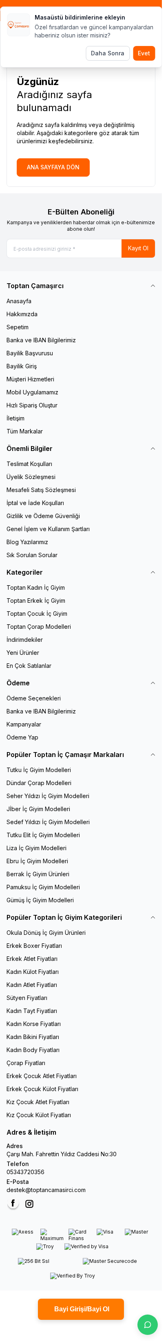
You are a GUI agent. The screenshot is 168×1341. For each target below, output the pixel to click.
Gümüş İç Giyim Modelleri (40, 900)
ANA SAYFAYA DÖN (53, 167)
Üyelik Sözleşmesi (31, 476)
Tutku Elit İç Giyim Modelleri (43, 834)
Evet (144, 53)
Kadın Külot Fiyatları (33, 971)
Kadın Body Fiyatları (33, 1049)
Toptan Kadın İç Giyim (36, 587)
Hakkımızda (22, 314)
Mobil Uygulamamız (32, 392)
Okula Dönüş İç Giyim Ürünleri (46, 932)
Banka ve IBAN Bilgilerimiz (41, 340)
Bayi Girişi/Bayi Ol (81, 1309)
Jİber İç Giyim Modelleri (38, 808)
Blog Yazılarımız (27, 541)
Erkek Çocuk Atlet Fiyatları (42, 1075)
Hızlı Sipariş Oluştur (32, 405)
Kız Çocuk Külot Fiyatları (39, 1114)
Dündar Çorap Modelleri (39, 782)
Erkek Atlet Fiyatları (32, 958)
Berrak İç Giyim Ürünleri (38, 874)
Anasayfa (19, 301)
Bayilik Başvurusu (30, 353)
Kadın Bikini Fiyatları (33, 1036)
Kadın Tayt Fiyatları (32, 1010)
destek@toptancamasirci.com (46, 1189)
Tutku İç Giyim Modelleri (39, 769)
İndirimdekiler (25, 639)
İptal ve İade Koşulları (35, 502)
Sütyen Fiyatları (27, 997)
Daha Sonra (107, 53)
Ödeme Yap (22, 737)
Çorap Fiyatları (26, 1062)
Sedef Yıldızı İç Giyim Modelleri (48, 821)
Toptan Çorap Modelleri (39, 626)
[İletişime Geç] (147, 1325)
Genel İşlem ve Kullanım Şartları (48, 528)
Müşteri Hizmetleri (30, 379)
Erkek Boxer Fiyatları (34, 945)
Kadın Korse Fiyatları (34, 1023)
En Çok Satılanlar (29, 665)
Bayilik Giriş (22, 366)
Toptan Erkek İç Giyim (36, 600)
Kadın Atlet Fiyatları (32, 984)
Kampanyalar (24, 724)
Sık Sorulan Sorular (32, 554)
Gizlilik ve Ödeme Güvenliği (43, 515)
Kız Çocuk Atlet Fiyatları (38, 1101)
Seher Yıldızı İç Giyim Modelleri (48, 795)
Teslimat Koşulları (29, 463)
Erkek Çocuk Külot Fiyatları (42, 1088)
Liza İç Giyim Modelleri (36, 847)
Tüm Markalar (25, 431)
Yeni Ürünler (23, 652)
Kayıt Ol (138, 248)
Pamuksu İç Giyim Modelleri (43, 887)
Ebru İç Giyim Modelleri (37, 861)
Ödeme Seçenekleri (34, 698)
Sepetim (18, 327)
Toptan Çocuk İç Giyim (37, 613)
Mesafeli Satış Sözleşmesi (41, 489)
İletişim (15, 418)
